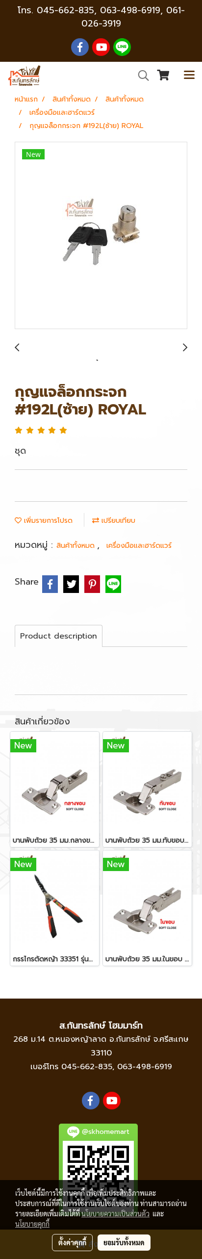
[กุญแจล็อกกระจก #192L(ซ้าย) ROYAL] (101, 236)
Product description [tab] (58, 636)
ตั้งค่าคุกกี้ (72, 1242)
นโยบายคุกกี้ (32, 1223)
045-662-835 (65, 10)
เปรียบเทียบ (117, 520)
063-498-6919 (144, 1067)
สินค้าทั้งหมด (76, 545)
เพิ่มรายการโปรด (47, 520)
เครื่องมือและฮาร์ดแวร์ (139, 545)
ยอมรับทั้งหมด (124, 1242)
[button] (140, 75)
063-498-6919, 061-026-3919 (133, 16)
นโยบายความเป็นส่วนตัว (115, 1213)
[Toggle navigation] (189, 75)
